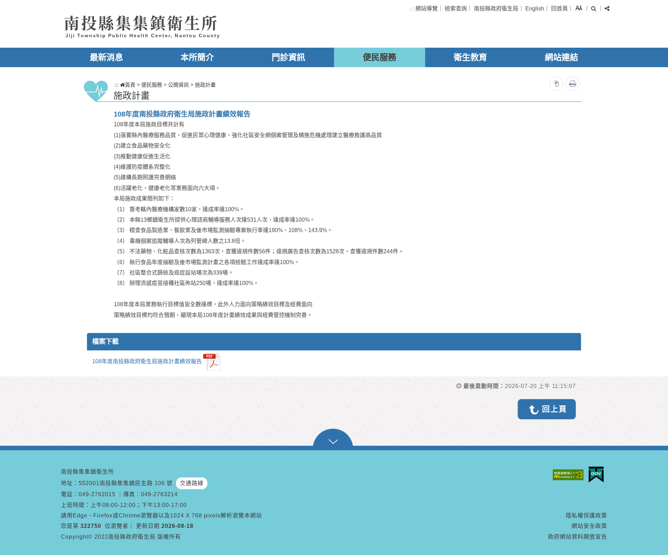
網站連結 (561, 57)
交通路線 (192, 483)
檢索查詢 (456, 8)
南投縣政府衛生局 (496, 8)
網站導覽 (426, 8)
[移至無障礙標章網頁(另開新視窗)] (570, 474)
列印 (573, 83)
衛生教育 (470, 57)
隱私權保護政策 (586, 515)
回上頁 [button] (554, 409)
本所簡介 (197, 57)
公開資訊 (178, 85)
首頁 (130, 85)
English (534, 8)
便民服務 (379, 57)
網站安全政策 (589, 526)
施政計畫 (205, 85)
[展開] (334, 439)
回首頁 (559, 8)
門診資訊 (288, 57)
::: (412, 8)
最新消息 (106, 57)
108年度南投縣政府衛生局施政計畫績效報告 (147, 362)
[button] (579, 8)
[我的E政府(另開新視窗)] (598, 475)
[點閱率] (556, 83)
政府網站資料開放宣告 (577, 537)
